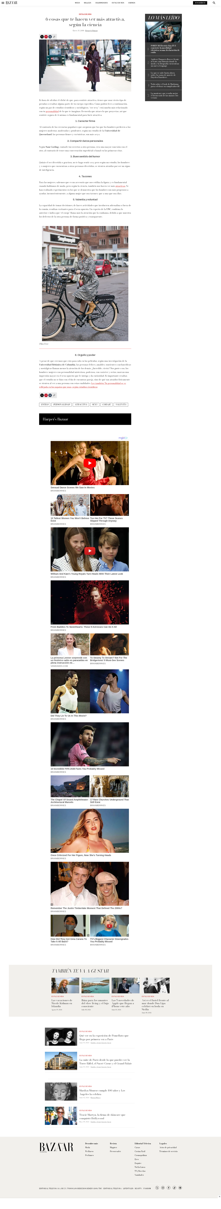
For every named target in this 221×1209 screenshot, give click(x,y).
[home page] (11, 3)
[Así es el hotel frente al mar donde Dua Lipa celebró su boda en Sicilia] (156, 985)
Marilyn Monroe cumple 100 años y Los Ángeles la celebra (102, 1092)
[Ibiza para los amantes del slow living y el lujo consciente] (95, 985)
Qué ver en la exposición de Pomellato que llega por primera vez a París (104, 1037)
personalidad (52, 111)
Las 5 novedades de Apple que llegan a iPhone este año (123, 1003)
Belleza (87, 3)
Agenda (131, 3)
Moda (77, 3)
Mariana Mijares (95, 1098)
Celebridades (101, 3)
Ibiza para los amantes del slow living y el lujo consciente (95, 1003)
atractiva (81, 404)
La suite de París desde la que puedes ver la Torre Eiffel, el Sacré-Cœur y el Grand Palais (105, 1061)
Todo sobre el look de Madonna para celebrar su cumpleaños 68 (165, 85)
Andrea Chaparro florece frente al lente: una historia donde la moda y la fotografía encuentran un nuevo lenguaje (165, 62)
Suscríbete (200, 3)
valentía (120, 404)
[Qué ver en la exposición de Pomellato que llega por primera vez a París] (61, 1037)
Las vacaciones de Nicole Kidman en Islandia (61, 1003)
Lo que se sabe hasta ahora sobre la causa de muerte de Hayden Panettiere (163, 75)
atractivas (120, 186)
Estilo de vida (118, 3)
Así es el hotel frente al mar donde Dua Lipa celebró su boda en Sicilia (155, 1004)
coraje (106, 404)
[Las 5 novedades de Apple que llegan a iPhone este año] (126, 985)
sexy (94, 404)
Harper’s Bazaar (91, 30)
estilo (44, 404)
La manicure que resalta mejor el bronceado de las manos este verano (164, 95)
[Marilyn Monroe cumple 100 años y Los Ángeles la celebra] (61, 1092)
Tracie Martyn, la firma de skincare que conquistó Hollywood (102, 1116)
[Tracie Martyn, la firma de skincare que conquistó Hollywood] (61, 1116)
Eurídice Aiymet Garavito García (101, 1043)
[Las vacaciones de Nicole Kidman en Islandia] (65, 985)
